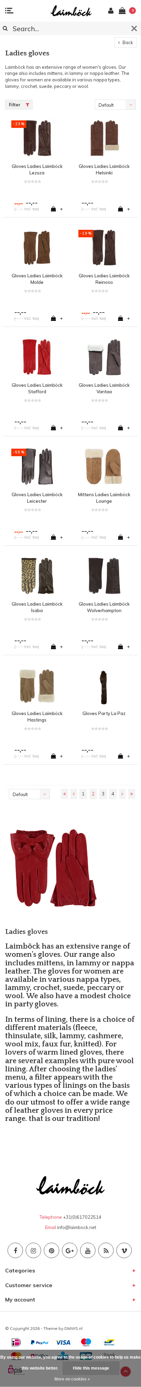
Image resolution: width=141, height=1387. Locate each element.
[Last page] (131, 794)
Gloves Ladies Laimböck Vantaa (104, 388)
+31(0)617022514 (82, 1217)
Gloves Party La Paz (104, 713)
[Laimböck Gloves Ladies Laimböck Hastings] (37, 685)
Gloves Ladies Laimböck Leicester (37, 498)
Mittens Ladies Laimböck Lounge (104, 498)
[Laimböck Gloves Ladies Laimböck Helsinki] (104, 138)
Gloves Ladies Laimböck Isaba (37, 607)
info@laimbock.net (76, 1227)
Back (127, 42)
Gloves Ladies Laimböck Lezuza (37, 169)
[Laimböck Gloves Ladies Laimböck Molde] (37, 247)
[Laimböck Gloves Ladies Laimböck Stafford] (37, 357)
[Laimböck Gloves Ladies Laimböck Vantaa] (104, 357)
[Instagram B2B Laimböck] (33, 1250)
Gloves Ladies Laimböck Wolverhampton (104, 607)
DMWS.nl (73, 1328)
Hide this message (91, 1368)
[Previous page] (73, 794)
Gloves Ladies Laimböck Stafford (37, 388)
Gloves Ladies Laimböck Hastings (37, 717)
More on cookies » (72, 1379)
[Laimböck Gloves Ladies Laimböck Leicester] (37, 466)
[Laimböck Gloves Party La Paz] (104, 685)
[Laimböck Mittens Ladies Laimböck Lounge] (104, 466)
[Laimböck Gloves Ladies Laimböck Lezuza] (37, 138)
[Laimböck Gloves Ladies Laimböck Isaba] (37, 576)
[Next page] (122, 794)
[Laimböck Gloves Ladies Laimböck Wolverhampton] (104, 576)
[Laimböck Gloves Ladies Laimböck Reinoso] (104, 247)
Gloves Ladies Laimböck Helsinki (104, 169)
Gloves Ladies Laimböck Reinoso (104, 279)
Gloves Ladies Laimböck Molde (37, 279)
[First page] (64, 794)
